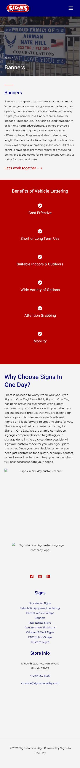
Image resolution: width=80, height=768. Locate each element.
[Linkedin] (48, 576)
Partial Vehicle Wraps (40, 613)
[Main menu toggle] (71, 8)
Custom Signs (40, 642)
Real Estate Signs (40, 622)
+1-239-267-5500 (40, 675)
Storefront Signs (40, 603)
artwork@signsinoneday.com (40, 683)
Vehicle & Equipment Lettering (40, 608)
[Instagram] (40, 576)
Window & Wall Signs (40, 632)
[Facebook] (32, 576)
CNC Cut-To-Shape (40, 637)
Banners (40, 617)
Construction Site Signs (40, 627)
